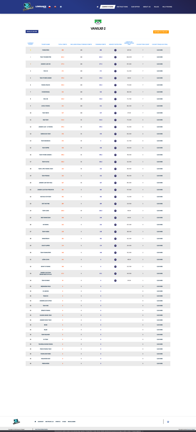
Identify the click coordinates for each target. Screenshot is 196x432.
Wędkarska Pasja (46, 286)
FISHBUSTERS (45, 50)
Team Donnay (46, 280)
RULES (156, 7)
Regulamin (71, 421)
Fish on (46, 71)
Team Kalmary (45, 334)
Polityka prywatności (41, 429)
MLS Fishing (167, 7)
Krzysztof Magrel (191, 429)
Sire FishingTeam (46, 217)
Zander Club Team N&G (45, 182)
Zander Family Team (45, 320)
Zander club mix (45, 64)
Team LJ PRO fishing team (45, 169)
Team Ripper (45, 148)
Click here (160, 50)
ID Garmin (46, 291)
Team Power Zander (46, 78)
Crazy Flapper (46, 245)
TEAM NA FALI (45, 162)
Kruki (45, 325)
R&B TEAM (45, 120)
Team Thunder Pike (45, 57)
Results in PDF (32, 31)
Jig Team (45, 339)
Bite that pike (45, 203)
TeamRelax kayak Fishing (46, 344)
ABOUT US (147, 7)
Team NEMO (45, 113)
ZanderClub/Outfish (46, 301)
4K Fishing (46, 224)
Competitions (107, 7)
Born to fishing (45, 266)
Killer (45, 329)
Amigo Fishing (45, 106)
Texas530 (45, 296)
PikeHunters (45, 363)
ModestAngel (46, 92)
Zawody (41, 421)
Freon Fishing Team (45, 349)
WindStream (45, 238)
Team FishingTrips (45, 252)
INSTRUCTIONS (122, 7)
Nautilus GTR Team (45, 196)
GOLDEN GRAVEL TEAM (46, 315)
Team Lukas (45, 210)
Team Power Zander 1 (45, 155)
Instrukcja (49, 421)
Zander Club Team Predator (46, 189)
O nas (64, 421)
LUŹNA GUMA (45, 259)
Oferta (57, 421)
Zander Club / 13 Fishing (46, 127)
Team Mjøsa (45, 231)
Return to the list (161, 32)
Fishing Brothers (46, 354)
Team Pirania (45, 175)
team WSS (45, 305)
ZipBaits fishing (45, 310)
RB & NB (45, 99)
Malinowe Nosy (45, 358)
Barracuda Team (46, 134)
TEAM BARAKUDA (45, 141)
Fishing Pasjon (45, 85)
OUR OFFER (135, 7)
